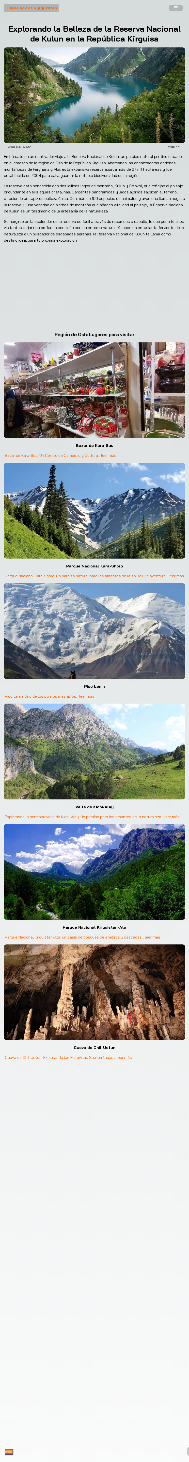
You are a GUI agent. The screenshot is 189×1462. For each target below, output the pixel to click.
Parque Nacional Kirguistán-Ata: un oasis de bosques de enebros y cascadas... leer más (82, 937)
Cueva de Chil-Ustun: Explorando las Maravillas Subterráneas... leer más (68, 1057)
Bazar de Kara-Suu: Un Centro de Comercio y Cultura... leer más (60, 455)
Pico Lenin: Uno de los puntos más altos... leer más (49, 696)
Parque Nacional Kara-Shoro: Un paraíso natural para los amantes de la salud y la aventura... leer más (94, 575)
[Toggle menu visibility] (176, 8)
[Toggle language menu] (9, 1452)
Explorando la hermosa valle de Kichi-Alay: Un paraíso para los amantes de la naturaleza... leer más (92, 816)
